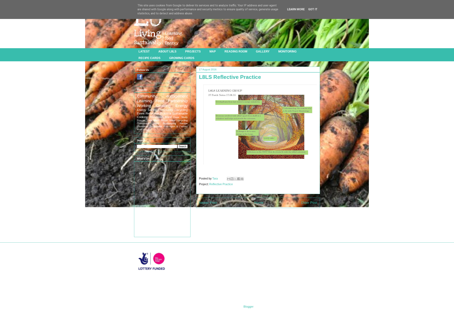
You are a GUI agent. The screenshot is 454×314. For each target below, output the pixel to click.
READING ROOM (236, 51)
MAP (212, 51)
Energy (181, 105)
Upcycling (182, 120)
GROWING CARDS (181, 58)
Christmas (142, 126)
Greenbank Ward (148, 123)
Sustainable (180, 113)
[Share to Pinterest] (242, 179)
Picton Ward (168, 120)
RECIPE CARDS (149, 58)
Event (141, 113)
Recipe (184, 123)
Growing (163, 105)
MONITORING (287, 51)
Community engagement (162, 96)
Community (165, 110)
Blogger (248, 306)
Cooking (142, 117)
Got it (312, 9)
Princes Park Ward (148, 120)
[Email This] (228, 179)
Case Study (180, 117)
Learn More (296, 9)
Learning (144, 101)
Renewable (156, 126)
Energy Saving (147, 110)
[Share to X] (235, 179)
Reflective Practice (221, 184)
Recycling (181, 110)
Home (259, 202)
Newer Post (208, 202)
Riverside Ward (160, 117)
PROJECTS (193, 51)
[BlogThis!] (232, 179)
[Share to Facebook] (238, 179)
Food (160, 101)
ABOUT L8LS (167, 51)
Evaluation (147, 129)
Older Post (309, 202)
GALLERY (263, 51)
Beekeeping (169, 123)
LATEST (144, 51)
